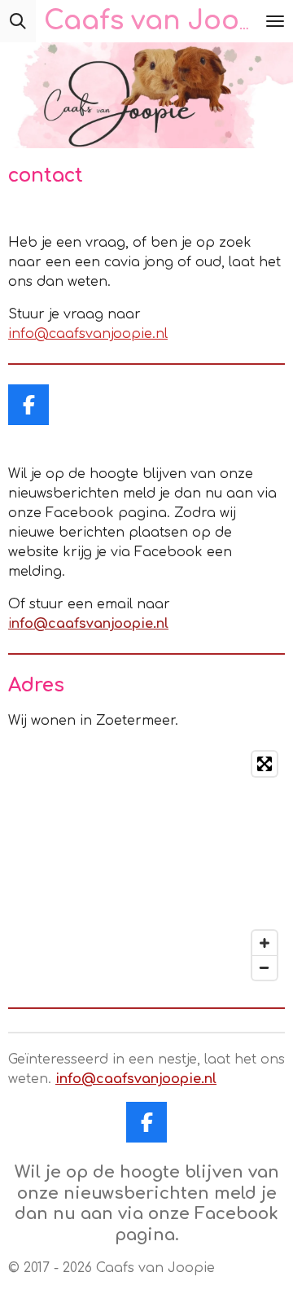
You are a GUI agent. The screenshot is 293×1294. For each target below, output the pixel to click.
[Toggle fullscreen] (264, 764)
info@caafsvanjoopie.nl (88, 334)
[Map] (146, 866)
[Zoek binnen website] (18, 21)
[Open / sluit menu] (275, 21)
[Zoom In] (264, 943)
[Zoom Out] (264, 967)
